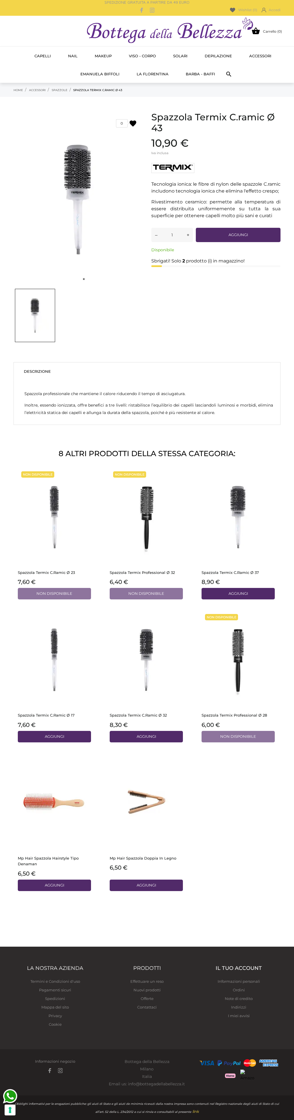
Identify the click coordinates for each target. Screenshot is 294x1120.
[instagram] (152, 10)
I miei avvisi (239, 1015)
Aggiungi (238, 234)
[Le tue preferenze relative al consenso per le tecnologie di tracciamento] (10, 1110)
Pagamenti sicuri (55, 990)
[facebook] (142, 10)
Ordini (239, 990)
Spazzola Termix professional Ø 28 (234, 715)
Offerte (147, 998)
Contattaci (147, 1007)
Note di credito (239, 998)
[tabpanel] (78, 199)
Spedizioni (55, 998)
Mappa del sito (55, 1007)
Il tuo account (239, 968)
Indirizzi (238, 1007)
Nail (73, 56)
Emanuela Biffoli (99, 74)
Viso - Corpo (142, 56)
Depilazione (218, 56)
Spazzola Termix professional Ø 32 (142, 572)
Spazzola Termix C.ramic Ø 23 (46, 572)
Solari (180, 56)
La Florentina (153, 74)
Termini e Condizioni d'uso (55, 981)
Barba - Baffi (200, 74)
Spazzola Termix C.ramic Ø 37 (230, 572)
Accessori (260, 56)
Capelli (42, 56)
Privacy (55, 1015)
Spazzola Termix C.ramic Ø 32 (138, 715)
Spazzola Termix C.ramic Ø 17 (46, 715)
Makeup (103, 56)
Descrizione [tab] (37, 371)
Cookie (55, 1024)
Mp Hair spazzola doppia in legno (143, 858)
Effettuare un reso (147, 981)
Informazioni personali (239, 981)
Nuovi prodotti (147, 990)
